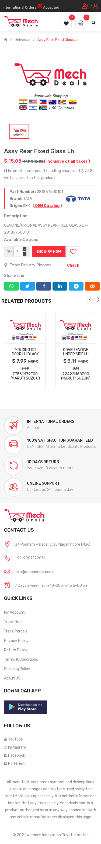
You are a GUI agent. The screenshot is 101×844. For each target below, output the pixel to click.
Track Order (14, 622)
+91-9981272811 (30, 558)
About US (12, 678)
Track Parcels (15, 631)
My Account (14, 612)
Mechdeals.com (73, 803)
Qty (9, 251)
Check (73, 265)
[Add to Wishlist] (73, 251)
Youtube (15, 739)
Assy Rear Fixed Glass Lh (58, 40)
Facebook (16, 755)
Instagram (17, 747)
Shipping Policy (17, 669)
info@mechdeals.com (34, 572)
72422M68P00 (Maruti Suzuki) (75, 376)
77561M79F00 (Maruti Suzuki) (25, 376)
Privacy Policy (16, 640)
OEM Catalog (47, 205)
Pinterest (16, 763)
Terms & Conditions (21, 659)
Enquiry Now (48, 251)
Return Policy (15, 650)
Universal (22, 40)
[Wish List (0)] (66, 23)
